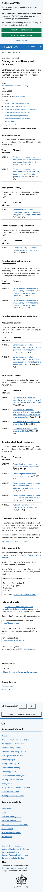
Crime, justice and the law (12, 756)
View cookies (21, 40)
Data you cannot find (11, 122)
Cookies (18, 846)
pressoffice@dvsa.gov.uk (13, 640)
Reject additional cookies (21, 35)
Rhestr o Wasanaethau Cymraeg (15, 855)
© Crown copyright (21, 887)
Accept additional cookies (21, 30)
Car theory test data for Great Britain (16, 103)
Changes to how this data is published (17, 119)
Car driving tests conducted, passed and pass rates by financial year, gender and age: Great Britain (27, 400)
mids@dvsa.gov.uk (11, 623)
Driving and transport (10, 764)
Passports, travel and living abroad (16, 787)
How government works (11, 832)
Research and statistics (11, 820)
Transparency (7, 828)
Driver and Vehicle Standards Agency (15, 86)
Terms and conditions (10, 852)
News (4, 812)
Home (4, 52)
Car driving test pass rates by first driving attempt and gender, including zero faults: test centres (27, 485)
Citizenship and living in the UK (14, 752)
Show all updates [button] (30, 649)
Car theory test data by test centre (15, 106)
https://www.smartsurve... (25, 594)
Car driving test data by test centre (16, 116)
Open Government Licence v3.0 (14, 868)
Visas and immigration (10, 791)
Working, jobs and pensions (13, 795)
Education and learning (11, 768)
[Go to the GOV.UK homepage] (10, 47)
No (33, 706)
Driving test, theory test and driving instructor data (20, 672)
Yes (24, 706)
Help (4, 846)
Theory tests (6, 690)
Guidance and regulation (12, 816)
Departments (7, 808)
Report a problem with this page (21, 714)
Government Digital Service (13, 858)
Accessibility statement (11, 849)
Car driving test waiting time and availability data (21, 109)
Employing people (9, 772)
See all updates (20, 96)
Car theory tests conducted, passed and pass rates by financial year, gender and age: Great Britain (27, 212)
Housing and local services (12, 779)
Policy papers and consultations (15, 824)
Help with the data (10, 125)
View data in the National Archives (15, 542)
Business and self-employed (13, 744)
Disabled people (8, 760)
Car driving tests (14, 52)
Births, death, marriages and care (15, 740)
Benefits (5, 736)
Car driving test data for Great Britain (17, 113)
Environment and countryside (13, 776)
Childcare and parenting (11, 748)
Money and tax (8, 783)
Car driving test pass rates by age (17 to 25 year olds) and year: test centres (26, 497)
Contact (26, 849)
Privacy (10, 846)
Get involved (7, 836)
